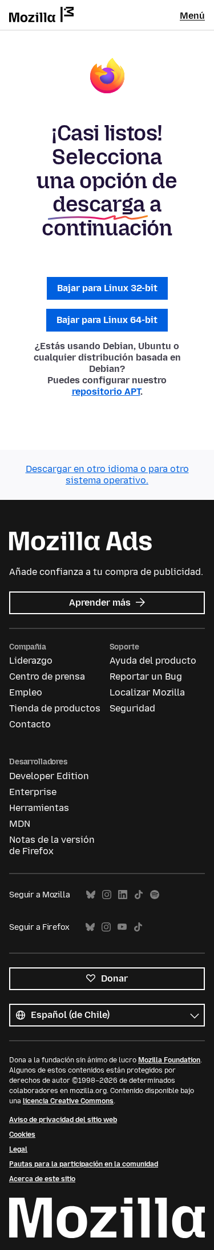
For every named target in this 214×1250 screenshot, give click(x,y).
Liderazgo (31, 660)
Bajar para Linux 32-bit (107, 288)
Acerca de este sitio (42, 1179)
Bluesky (91, 895)
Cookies (22, 1135)
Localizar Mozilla (147, 692)
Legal (18, 1149)
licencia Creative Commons (68, 1101)
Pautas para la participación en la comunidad (83, 1164)
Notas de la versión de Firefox (52, 845)
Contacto (30, 724)
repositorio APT (106, 391)
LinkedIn (123, 895)
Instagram (107, 895)
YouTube (122, 927)
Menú (192, 15)
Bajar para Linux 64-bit (107, 319)
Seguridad (132, 708)
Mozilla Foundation (169, 1060)
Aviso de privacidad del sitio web (63, 1120)
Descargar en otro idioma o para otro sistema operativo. (107, 474)
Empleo (25, 692)
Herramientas (39, 807)
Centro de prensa (47, 676)
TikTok (139, 895)
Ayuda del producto (153, 660)
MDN (19, 823)
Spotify (154, 895)
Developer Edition (49, 776)
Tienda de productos (54, 708)
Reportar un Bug (146, 676)
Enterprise (32, 792)
